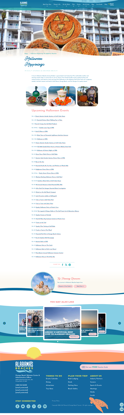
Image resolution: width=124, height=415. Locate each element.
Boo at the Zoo (40, 162)
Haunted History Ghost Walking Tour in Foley (50, 120)
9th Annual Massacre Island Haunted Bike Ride (49, 184)
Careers (93, 382)
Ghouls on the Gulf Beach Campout (46, 192)
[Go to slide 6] (66, 341)
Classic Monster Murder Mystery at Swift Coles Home (50, 116)
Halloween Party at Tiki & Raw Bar (45, 256)
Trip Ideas (49, 389)
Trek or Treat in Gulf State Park (45, 199)
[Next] (119, 323)
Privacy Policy (55, 401)
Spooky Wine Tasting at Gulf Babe (45, 226)
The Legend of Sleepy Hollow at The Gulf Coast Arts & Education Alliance (58, 211)
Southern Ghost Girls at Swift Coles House (49, 180)
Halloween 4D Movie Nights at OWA (47, 150)
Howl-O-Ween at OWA (41, 131)
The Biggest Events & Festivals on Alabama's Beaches (38, 330)
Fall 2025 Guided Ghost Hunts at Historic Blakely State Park (54, 146)
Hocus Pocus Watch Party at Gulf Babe (47, 154)
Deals (70, 382)
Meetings (84, 1)
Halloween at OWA (42, 139)
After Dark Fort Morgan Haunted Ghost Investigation (51, 188)
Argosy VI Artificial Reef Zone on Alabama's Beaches (60, 333)
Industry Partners (96, 379)
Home (26, 53)
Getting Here (73, 385)
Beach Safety (73, 389)
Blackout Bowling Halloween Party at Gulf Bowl (49, 177)
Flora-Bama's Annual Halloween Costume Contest (49, 253)
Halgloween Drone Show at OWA (45, 169)
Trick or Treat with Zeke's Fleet (44, 203)
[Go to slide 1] (57, 341)
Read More (74, 336)
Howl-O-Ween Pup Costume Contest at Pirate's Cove (50, 218)
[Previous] (4, 323)
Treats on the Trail (41, 222)
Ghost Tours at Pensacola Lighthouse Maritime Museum (52, 135)
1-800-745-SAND (21, 385)
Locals (92, 395)
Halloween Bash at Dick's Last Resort (46, 249)
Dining (48, 382)
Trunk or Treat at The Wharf (44, 230)
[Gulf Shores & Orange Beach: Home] (24, 4)
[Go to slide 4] (62, 341)
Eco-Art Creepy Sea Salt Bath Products (46, 124)
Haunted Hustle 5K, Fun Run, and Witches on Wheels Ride (52, 165)
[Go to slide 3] (61, 341)
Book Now (79, 286)
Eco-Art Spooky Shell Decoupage (45, 237)
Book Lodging (73, 379)
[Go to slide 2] (59, 341)
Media (92, 392)
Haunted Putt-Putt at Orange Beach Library (48, 234)
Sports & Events (96, 385)
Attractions (50, 385)
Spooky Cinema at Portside (43, 215)
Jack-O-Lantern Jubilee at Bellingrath (46, 196)
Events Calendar (52, 379)
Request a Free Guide (65, 286)
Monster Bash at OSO (42, 241)
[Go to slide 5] (64, 341)
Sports (91, 1)
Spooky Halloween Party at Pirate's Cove (47, 207)
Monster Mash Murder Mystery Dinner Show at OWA (50, 158)
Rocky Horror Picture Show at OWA (49, 173)
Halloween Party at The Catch (44, 245)
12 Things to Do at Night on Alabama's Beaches (81, 331)
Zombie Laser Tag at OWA (46, 127)
